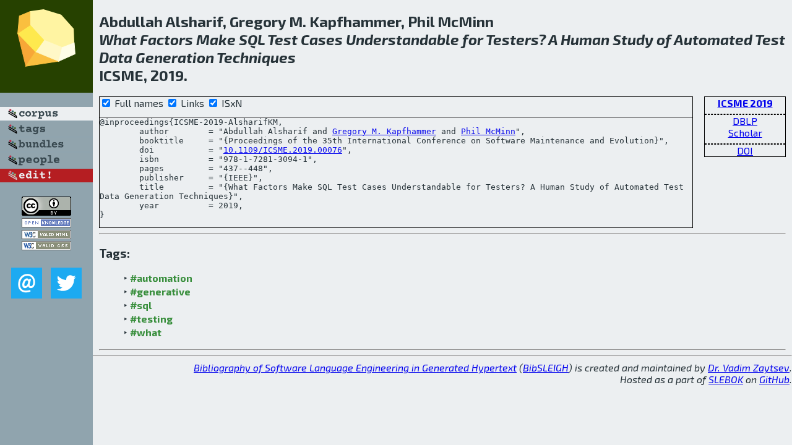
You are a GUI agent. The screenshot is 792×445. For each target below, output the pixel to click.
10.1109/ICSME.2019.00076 (282, 150)
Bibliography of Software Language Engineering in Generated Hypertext (355, 367)
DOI (745, 150)
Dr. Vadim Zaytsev (749, 367)
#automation (161, 278)
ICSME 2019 (745, 103)
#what (145, 332)
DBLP (745, 121)
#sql (141, 305)
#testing (151, 318)
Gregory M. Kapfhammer (384, 131)
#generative (160, 291)
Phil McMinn (488, 131)
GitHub (774, 379)
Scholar (745, 132)
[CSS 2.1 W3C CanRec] (46, 259)
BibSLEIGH (546, 367)
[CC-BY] (46, 212)
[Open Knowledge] (46, 223)
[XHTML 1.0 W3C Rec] (46, 235)
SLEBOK (725, 379)
